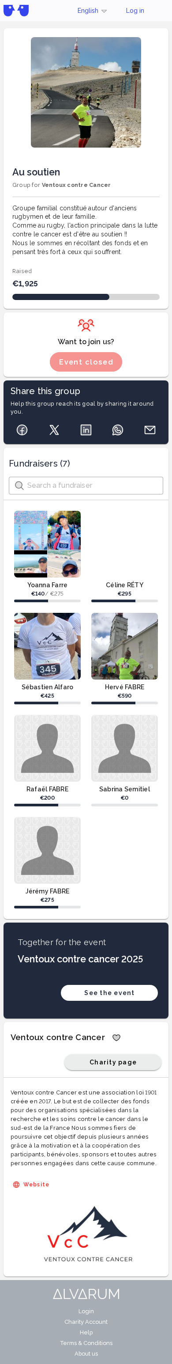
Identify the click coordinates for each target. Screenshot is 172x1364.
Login (86, 1311)
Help (86, 1332)
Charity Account (86, 1321)
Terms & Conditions (86, 1343)
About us (86, 1353)
